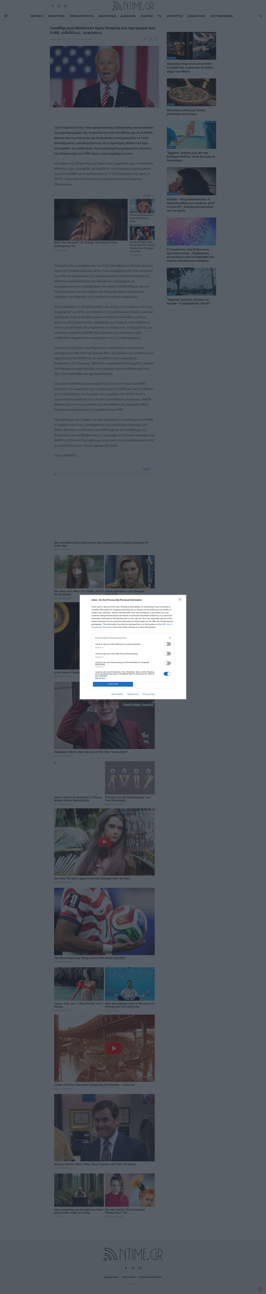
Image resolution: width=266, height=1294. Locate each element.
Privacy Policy (149, 694)
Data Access (133, 694)
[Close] (181, 600)
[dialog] (133, 647)
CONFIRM (113, 684)
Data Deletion (117, 694)
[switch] (167, 644)
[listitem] (133, 637)
